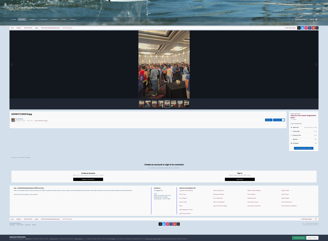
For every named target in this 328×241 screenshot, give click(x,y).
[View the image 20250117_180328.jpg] (148, 104)
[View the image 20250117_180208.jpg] (173, 104)
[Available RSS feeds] (316, 219)
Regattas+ (33, 19)
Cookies (34, 224)
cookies (113, 238)
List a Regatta (183, 198)
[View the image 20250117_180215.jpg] (167, 104)
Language (12, 224)
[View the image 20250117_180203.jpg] (180, 104)
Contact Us (27, 224)
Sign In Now (240, 179)
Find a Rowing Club (286, 202)
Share (269, 120)
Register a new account (88, 179)
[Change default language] (292, 19)
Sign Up (312, 19)
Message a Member (218, 194)
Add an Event (285, 194)
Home (14, 19)
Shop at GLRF (183, 202)
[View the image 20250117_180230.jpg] (154, 104)
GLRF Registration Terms (186, 209)
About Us (73, 19)
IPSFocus (18, 223)
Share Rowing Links (218, 190)
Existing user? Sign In (301, 19)
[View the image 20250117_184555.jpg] (141, 104)
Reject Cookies (312, 238)
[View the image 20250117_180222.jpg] (160, 104)
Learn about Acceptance (254, 205)
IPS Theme (12, 223)
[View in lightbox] (164, 64)
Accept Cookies (299, 238)
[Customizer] (317, 19)
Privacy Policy (20, 224)
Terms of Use (53, 238)
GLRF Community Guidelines (289, 205)
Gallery (23, 19)
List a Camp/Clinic (218, 198)
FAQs (180, 205)
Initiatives (55, 19)
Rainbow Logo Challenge (254, 190)
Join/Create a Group (252, 202)
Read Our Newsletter (219, 202)
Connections (43, 19)
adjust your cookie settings (153, 238)
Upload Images (285, 198)
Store (64, 19)
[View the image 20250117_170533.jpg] (186, 104)
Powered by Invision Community (310, 224)
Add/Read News (251, 198)
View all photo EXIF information (303, 148)
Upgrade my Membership (186, 190)
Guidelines (28, 238)
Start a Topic (182, 194)
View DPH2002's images (41, 120)
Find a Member (251, 194)
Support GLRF (285, 190)
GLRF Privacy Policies (185, 213)
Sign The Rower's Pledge (220, 205)
